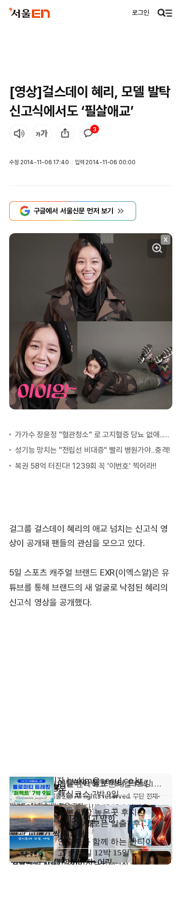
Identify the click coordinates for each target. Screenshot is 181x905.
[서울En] (29, 12)
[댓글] (88, 133)
